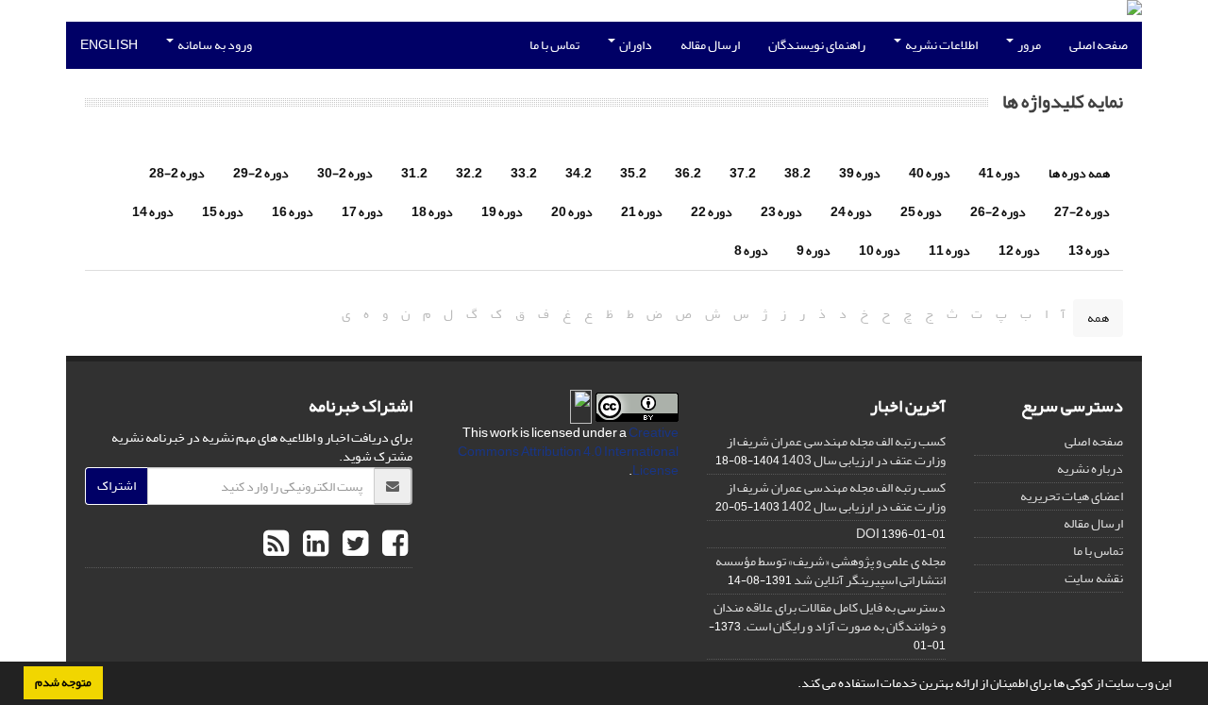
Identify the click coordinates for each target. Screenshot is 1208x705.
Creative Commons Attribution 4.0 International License (568, 451)
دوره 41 (999, 173)
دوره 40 (929, 173)
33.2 (524, 173)
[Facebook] (392, 545)
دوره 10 (879, 250)
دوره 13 (1089, 250)
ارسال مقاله (710, 45)
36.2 (688, 173)
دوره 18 (432, 212)
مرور (1028, 45)
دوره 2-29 (261, 173)
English (109, 45)
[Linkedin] (313, 545)
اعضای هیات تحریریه (1071, 496)
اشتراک (116, 485)
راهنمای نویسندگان (816, 45)
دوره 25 (921, 212)
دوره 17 (362, 212)
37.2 (743, 173)
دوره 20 (572, 212)
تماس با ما (554, 45)
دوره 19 (502, 212)
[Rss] (276, 545)
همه (1098, 317)
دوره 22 (711, 212)
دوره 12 (1019, 250)
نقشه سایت (1094, 578)
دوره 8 (751, 250)
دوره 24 (851, 212)
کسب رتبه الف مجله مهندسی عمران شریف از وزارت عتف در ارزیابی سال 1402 (836, 497)
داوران (634, 45)
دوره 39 (860, 173)
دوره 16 (292, 212)
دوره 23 (781, 212)
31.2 (414, 173)
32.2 (469, 173)
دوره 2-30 (345, 173)
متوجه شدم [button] (63, 682)
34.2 (578, 173)
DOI (868, 533)
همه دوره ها (1079, 173)
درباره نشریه (1090, 468)
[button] (793, 685)
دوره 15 (222, 212)
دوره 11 (949, 250)
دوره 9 (813, 250)
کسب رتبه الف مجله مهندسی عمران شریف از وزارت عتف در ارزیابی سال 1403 (836, 450)
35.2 (633, 173)
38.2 (797, 173)
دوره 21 (642, 212)
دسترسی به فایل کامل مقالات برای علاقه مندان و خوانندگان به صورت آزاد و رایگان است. (829, 617)
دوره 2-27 (1082, 212)
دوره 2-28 (177, 173)
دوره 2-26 (998, 212)
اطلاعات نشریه (940, 45)
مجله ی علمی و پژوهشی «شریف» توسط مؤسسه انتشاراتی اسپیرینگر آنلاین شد (830, 570)
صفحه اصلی (1098, 45)
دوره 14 (153, 212)
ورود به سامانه (214, 45)
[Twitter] (353, 545)
